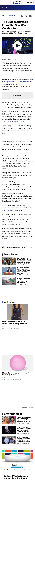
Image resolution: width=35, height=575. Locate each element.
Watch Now (30, 2)
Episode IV (6, 184)
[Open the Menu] (3, 2)
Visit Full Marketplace (27, 302)
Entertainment (9, 16)
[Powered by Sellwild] (30, 407)
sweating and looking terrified (15, 121)
